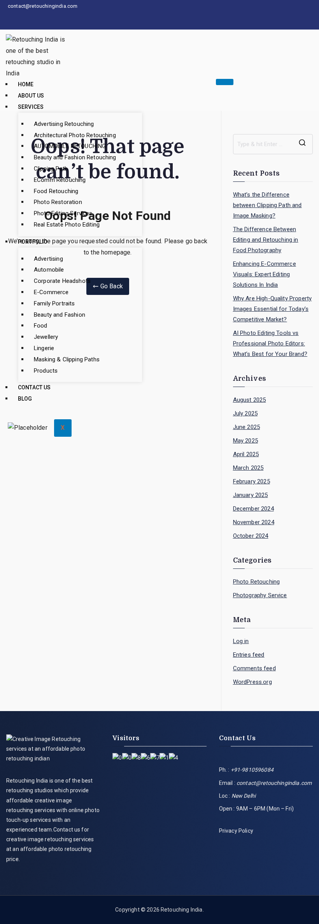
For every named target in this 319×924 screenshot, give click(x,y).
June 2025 (246, 427)
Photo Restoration (58, 202)
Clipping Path (51, 168)
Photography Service (260, 595)
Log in (241, 641)
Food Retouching (56, 191)
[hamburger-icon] (224, 82)
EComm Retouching (60, 179)
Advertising (48, 258)
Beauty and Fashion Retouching (75, 157)
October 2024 (250, 535)
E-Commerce (51, 292)
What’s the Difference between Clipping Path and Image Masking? (267, 205)
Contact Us (34, 387)
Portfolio (32, 242)
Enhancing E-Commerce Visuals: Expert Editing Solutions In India (264, 274)
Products (46, 370)
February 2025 (251, 481)
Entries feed (249, 654)
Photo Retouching (256, 581)
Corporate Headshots (62, 280)
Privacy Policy (236, 831)
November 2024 (253, 522)
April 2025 (246, 454)
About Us (31, 95)
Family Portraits (54, 303)
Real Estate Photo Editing (67, 224)
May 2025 (245, 440)
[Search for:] (272, 144)
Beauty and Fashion (59, 314)
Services (31, 107)
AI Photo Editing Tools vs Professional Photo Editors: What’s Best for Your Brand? (270, 343)
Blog (25, 399)
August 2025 (249, 399)
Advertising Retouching (64, 123)
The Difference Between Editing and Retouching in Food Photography (265, 240)
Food (40, 325)
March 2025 (248, 467)
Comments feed (254, 668)
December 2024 (253, 508)
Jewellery (46, 336)
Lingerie (44, 348)
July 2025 (245, 413)
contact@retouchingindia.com (274, 783)
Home (26, 84)
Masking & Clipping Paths (67, 359)
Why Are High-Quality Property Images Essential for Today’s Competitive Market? (272, 309)
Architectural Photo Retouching (75, 135)
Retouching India (182, 910)
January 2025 (250, 495)
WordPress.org (252, 681)
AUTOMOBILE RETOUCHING (70, 146)
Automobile (49, 269)
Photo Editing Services (63, 213)
